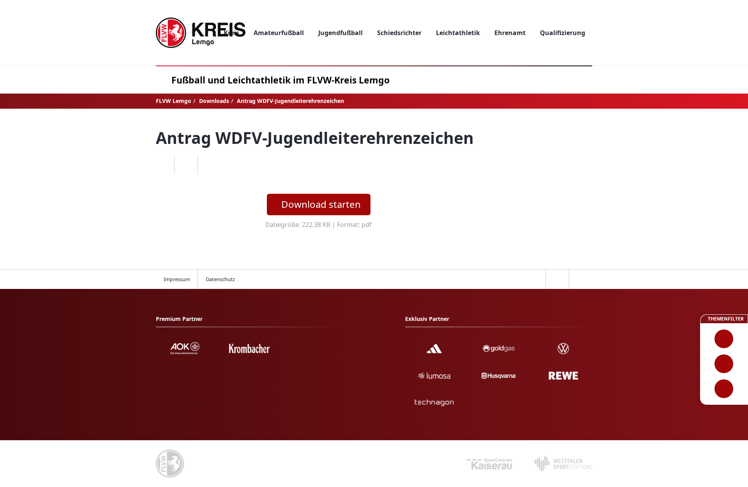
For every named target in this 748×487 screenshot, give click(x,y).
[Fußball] (724, 338)
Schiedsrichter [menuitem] (399, 32)
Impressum (177, 279)
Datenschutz (220, 279)
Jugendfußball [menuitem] (340, 32)
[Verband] (724, 388)
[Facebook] (162, 164)
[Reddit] (209, 164)
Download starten (321, 204)
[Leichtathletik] (724, 363)
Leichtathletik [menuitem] (458, 32)
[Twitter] (186, 164)
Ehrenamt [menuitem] (510, 32)
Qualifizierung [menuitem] (562, 32)
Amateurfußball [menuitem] (279, 32)
